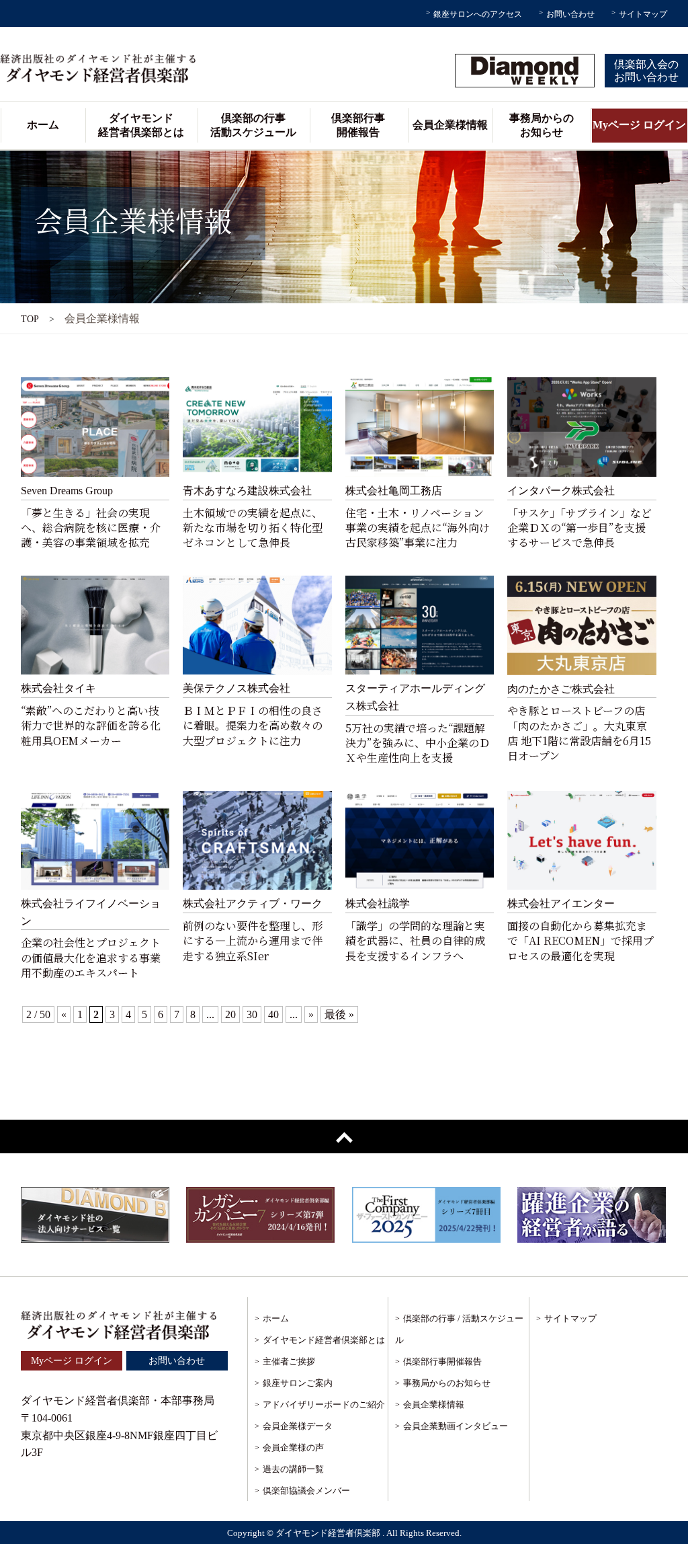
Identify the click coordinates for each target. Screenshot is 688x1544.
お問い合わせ (570, 14)
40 (273, 1014)
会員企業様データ (298, 1426)
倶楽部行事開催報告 (358, 125)
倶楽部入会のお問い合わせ (646, 71)
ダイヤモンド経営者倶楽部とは (141, 125)
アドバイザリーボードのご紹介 (324, 1404)
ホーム (43, 124)
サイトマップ (643, 14)
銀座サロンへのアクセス (477, 14)
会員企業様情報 (450, 124)
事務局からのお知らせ (541, 125)
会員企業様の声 (293, 1447)
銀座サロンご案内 (298, 1383)
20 (230, 1014)
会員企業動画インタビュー (455, 1426)
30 (252, 1014)
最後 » (339, 1014)
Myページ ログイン (639, 124)
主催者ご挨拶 (289, 1361)
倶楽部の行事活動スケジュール (253, 125)
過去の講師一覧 (293, 1469)
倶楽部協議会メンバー (306, 1490)
